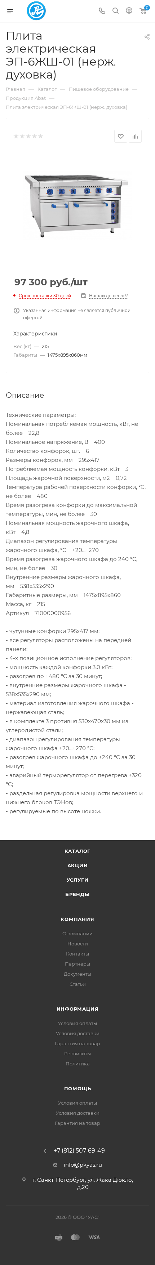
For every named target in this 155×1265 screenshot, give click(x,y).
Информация (78, 1009)
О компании (77, 933)
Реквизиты (77, 1053)
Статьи (78, 984)
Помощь (77, 1088)
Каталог (78, 851)
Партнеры (77, 964)
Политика (78, 1063)
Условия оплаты (77, 1023)
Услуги (78, 880)
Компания (77, 919)
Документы (77, 974)
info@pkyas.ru (83, 1164)
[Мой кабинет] (129, 11)
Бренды (77, 894)
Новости (77, 943)
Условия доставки (77, 1033)
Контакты (77, 954)
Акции (77, 865)
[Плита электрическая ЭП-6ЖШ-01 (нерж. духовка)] (77, 206)
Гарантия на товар (77, 1043)
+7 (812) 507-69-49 (79, 1151)
